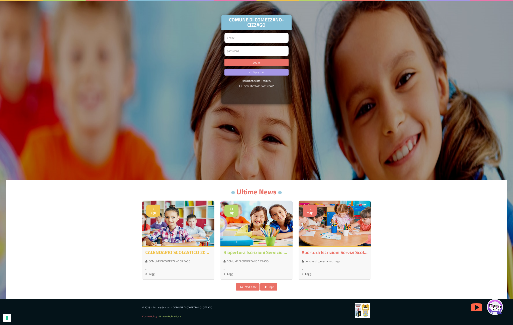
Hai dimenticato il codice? (256, 81)
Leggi (151, 274)
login (272, 287)
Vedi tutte (251, 287)
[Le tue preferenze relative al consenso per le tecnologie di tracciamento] (7, 318)
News (256, 72)
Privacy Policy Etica (170, 316)
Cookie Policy (149, 316)
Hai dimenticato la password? (256, 86)
